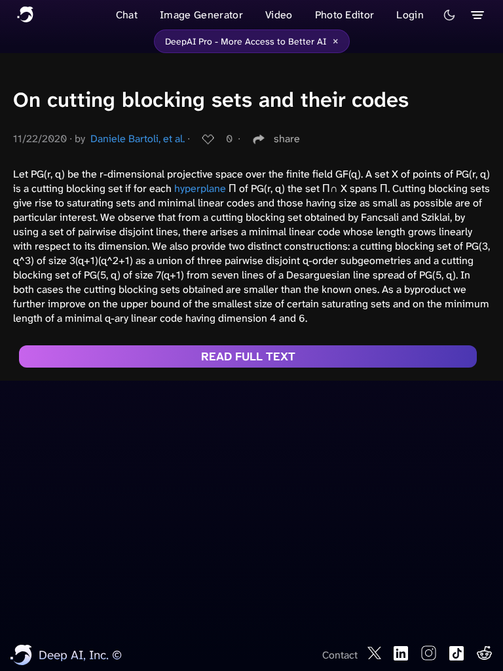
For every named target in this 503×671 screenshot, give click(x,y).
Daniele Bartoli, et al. (137, 138)
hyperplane (200, 188)
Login (410, 15)
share (287, 138)
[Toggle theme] (449, 15)
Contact (340, 655)
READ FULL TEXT (248, 356)
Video (279, 15)
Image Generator (201, 15)
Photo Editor (345, 15)
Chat (127, 15)
